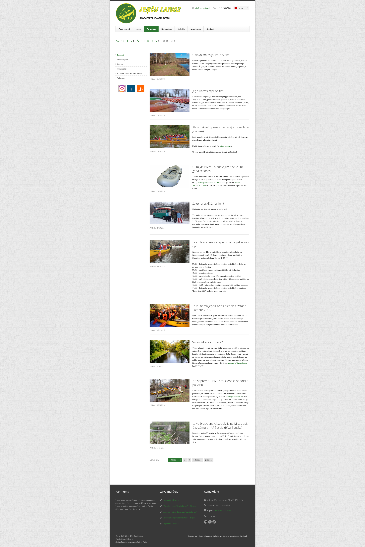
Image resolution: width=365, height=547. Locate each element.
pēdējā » (208, 459)
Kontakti (210, 28)
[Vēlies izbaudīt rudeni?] (169, 351)
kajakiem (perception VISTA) (207, 182)
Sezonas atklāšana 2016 (208, 204)
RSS (214, 522)
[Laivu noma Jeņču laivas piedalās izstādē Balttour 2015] (169, 315)
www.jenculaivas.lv (234, 396)
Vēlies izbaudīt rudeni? (207, 342)
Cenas (138, 28)
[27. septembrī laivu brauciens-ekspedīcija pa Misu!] (169, 390)
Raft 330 (202, 185)
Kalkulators (166, 28)
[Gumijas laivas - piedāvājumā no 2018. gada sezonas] (169, 176)
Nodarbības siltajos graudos (125, 542)
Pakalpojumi (124, 28)
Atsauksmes (195, 28)
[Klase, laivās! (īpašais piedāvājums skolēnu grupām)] (169, 136)
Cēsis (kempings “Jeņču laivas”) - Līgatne (179, 517)
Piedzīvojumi (122, 59)
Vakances (120, 78)
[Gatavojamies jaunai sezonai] (169, 64)
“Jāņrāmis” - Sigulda (171, 523)
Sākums (123, 40)
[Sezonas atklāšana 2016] (169, 213)
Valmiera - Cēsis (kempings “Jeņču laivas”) (180, 511)
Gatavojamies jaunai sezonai (211, 55)
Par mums (151, 28)
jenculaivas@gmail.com (237, 362)
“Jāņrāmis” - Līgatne (171, 500)
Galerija (181, 28)
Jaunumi (120, 55)
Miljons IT (129, 539)
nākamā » (197, 459)
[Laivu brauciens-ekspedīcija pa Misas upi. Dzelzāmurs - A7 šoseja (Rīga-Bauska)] (169, 433)
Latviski (239, 8)
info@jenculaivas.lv (203, 8)
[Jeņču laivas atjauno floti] (169, 100)
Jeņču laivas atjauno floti (208, 91)
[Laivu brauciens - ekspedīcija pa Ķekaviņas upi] (169, 251)
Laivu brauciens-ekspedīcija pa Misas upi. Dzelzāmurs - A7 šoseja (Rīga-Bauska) (220, 426)
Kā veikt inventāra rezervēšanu (129, 73)
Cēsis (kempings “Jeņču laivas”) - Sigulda (179, 506)
